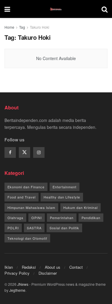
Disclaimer (48, 273)
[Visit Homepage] (56, 9)
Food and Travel (21, 197)
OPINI (36, 217)
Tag (22, 27)
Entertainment (64, 186)
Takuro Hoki (39, 27)
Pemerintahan (61, 217)
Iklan (8, 267)
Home (9, 27)
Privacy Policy (17, 273)
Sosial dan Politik (64, 227)
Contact (76, 267)
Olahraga (15, 217)
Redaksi (29, 267)
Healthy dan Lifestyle (62, 197)
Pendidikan (91, 217)
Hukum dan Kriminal (80, 207)
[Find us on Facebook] (10, 152)
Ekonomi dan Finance (26, 186)
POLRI (13, 227)
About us (52, 267)
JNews (22, 284)
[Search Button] (105, 9)
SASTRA (34, 227)
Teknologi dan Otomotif (27, 238)
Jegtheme (17, 290)
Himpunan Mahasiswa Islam (31, 207)
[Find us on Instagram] (39, 152)
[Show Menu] (7, 9)
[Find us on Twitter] (24, 152)
